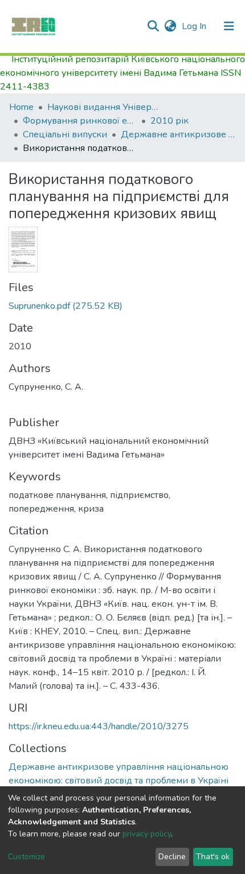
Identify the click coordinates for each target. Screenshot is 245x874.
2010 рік (169, 121)
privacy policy (146, 833)
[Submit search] (153, 26)
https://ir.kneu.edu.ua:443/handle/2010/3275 (99, 726)
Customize (26, 856)
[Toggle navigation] (229, 26)
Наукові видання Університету (104, 107)
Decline (172, 856)
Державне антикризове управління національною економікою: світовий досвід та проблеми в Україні (178, 134)
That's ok (213, 856)
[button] (170, 26)
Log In (195, 26)
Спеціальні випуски (65, 134)
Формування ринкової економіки (80, 121)
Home (21, 107)
